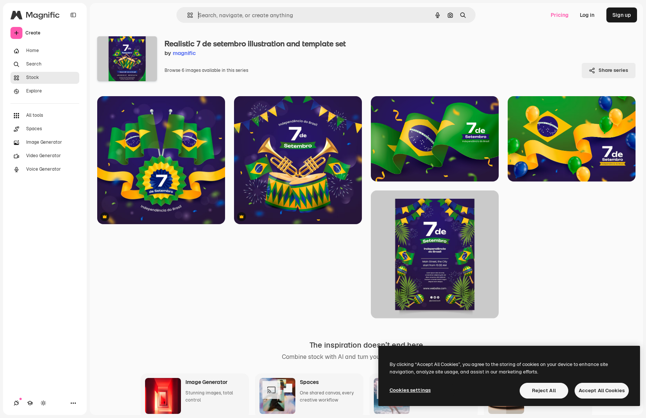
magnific (184, 53)
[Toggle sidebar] (73, 15)
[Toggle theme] (43, 403)
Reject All (544, 390)
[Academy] (30, 403)
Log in (587, 15)
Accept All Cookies (602, 390)
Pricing (560, 15)
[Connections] (16, 403)
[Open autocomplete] (187, 15)
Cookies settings (410, 390)
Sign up (621, 15)
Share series (613, 70)
